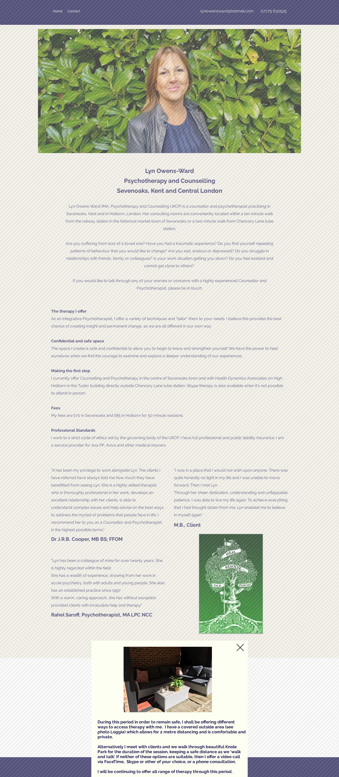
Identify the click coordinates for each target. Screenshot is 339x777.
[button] (240, 647)
